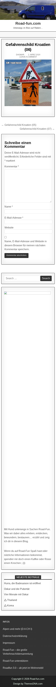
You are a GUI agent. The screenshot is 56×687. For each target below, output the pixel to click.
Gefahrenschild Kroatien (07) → (37, 128)
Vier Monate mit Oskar (16, 594)
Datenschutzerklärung (15, 636)
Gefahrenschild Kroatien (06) (28, 47)
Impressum (9, 643)
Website (9, 227)
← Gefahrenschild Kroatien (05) (18, 125)
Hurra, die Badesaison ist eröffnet (22, 583)
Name (9, 206)
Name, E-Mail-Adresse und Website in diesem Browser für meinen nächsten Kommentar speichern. (26, 245)
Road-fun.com (28, 23)
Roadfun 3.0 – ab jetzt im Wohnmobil (23, 668)
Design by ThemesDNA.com (28, 683)
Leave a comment (28, 57)
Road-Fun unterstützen (15, 661)
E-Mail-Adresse (14, 217)
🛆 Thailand (10, 600)
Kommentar (12, 166)
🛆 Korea (9, 605)
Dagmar (20, 55)
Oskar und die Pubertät (16, 589)
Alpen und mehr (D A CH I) (17, 629)
